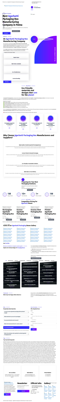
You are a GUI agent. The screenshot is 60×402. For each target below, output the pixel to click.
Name (32, 310)
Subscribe (23, 391)
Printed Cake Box (48, 275)
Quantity (32, 325)
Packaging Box (33, 321)
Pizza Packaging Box (11, 275)
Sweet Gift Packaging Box (30, 284)
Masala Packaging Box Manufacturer (12, 272)
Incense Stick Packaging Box (48, 269)
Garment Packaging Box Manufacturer (48, 266)
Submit (33, 329)
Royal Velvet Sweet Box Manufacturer (30, 281)
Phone (32, 314)
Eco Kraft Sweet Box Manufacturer (30, 266)
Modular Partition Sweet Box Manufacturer (30, 272)
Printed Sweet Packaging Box (48, 278)
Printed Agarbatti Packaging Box (30, 275)
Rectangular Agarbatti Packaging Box (11, 281)
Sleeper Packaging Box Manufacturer (12, 285)
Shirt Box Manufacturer (48, 281)
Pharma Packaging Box (48, 272)
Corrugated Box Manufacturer (30, 263)
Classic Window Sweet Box (11, 263)
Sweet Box (30, 285)
